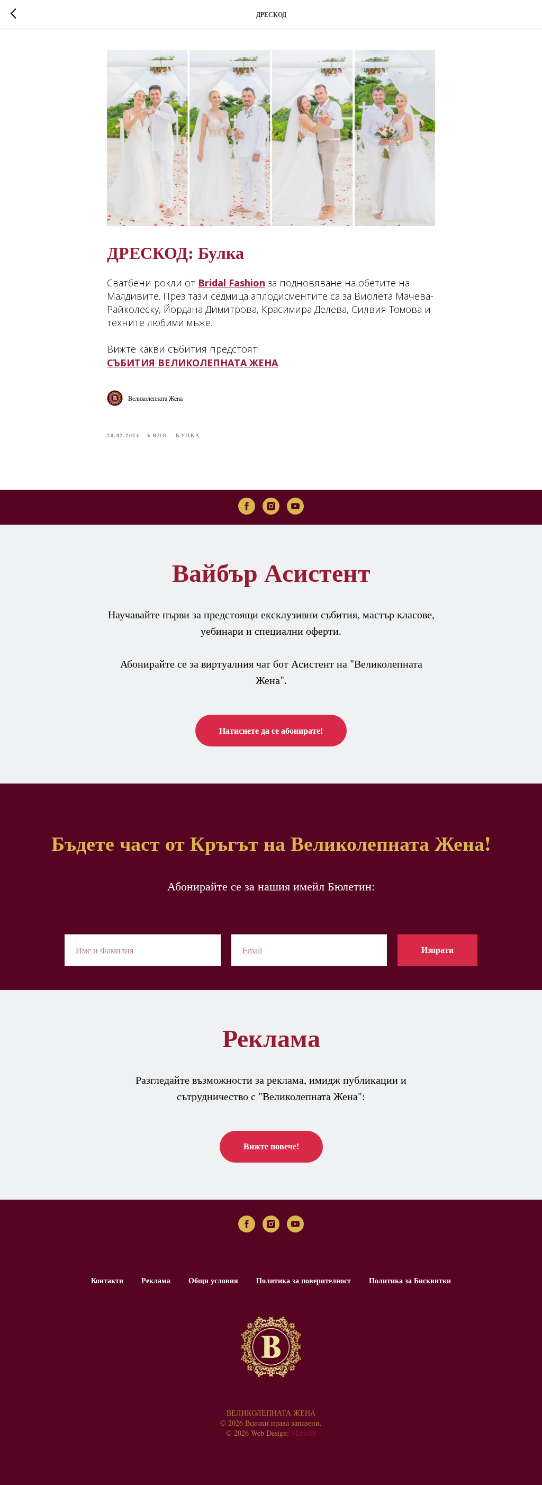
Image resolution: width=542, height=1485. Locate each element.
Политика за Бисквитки (410, 1280)
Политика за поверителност (303, 1280)
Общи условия (213, 1280)
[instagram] (271, 506)
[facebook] (246, 506)
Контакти (107, 1280)
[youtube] (295, 506)
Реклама (155, 1280)
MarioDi (304, 1433)
